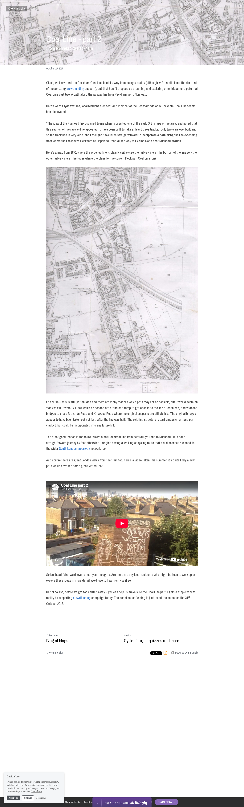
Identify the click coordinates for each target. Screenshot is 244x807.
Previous (53, 635)
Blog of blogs (57, 640)
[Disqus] (122, 720)
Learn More (36, 791)
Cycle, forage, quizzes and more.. (152, 640)
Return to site (18, 8)
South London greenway (74, 448)
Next (126, 635)
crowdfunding (75, 88)
